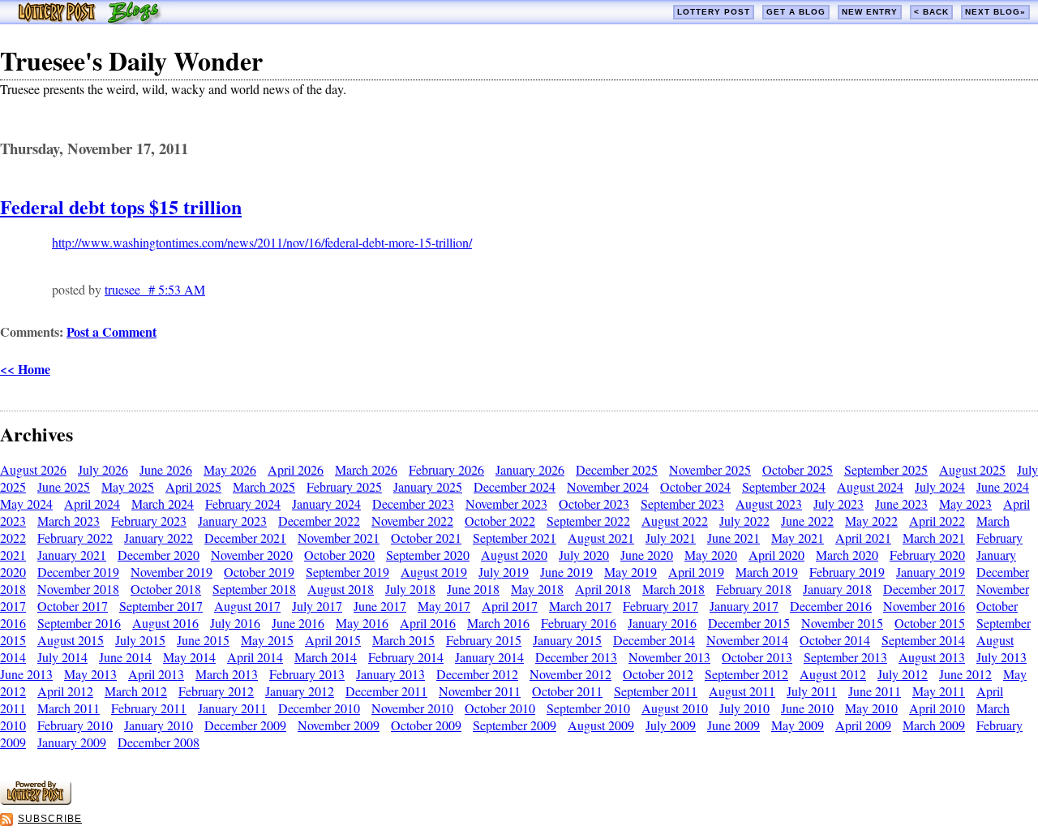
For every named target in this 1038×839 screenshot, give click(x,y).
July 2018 (410, 588)
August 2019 (434, 571)
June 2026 (165, 469)
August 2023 (769, 503)
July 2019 (503, 571)
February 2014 (406, 656)
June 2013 (26, 673)
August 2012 (833, 673)
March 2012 (136, 690)
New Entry (870, 11)
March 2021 (934, 537)
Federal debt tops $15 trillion (121, 206)
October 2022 (500, 520)
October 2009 (426, 725)
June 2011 (874, 690)
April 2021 (863, 537)
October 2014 (835, 639)
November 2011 (480, 690)
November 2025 (710, 469)
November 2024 (608, 486)
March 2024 (162, 503)
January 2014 (489, 656)
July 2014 (62, 656)
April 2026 (296, 469)
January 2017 (744, 605)
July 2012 (902, 673)
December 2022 (319, 520)
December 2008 (158, 742)
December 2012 (477, 673)
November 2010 (412, 707)
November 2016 (924, 605)
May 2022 (871, 520)
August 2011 (742, 690)
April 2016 (428, 622)
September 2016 (79, 622)
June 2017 (380, 605)
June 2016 (298, 622)
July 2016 (235, 622)
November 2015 (842, 622)
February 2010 (75, 725)
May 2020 (710, 554)
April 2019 (696, 571)
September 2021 (514, 537)
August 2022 (674, 520)
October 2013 (757, 656)
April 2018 (603, 588)
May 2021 (797, 537)
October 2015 (929, 622)
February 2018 (753, 588)
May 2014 (189, 656)
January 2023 (232, 520)
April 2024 (92, 503)
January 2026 (529, 469)
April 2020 (776, 554)
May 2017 (444, 605)
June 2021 (733, 537)
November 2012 (570, 673)
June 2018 (473, 588)
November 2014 (747, 639)
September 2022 (588, 520)
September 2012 (746, 673)
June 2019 (566, 571)
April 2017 (510, 605)
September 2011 (655, 690)
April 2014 (255, 656)
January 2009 (71, 742)
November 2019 (171, 571)
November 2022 (412, 520)
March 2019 (767, 571)
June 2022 (807, 520)
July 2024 (940, 486)
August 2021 (601, 537)
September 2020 (428, 554)
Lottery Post (713, 11)
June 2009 (733, 725)
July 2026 (103, 469)
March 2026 (366, 469)
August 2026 (33, 469)
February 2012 (216, 690)
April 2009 (863, 725)
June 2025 (63, 486)
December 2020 (158, 554)
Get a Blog (796, 11)
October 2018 (166, 588)
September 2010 (588, 707)
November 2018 (78, 588)
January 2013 (390, 673)
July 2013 (1001, 656)
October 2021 (426, 537)
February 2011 (149, 707)
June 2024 (1002, 486)
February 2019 (847, 571)
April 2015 (333, 639)
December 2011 (386, 690)
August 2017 (247, 605)
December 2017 (924, 588)
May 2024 (26, 503)
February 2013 (307, 673)
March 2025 (264, 486)
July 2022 (744, 520)
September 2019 (347, 571)
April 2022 (937, 520)
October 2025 (797, 469)
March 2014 (325, 656)
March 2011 (68, 707)
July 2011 (812, 690)
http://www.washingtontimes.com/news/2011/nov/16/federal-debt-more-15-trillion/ (262, 242)
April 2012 (65, 690)
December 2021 (245, 537)
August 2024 (870, 486)
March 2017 (580, 605)
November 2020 (252, 554)
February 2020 (927, 554)
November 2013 (669, 656)
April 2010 (937, 707)
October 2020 (339, 554)
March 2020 (847, 554)
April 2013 (156, 673)
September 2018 (254, 588)
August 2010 (674, 707)
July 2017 (317, 605)
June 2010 (807, 707)
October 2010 (500, 707)
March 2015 (403, 639)
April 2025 (193, 486)
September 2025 (886, 469)
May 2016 (362, 622)
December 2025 (617, 469)
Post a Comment (111, 331)
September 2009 (514, 725)
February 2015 (483, 639)
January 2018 (837, 588)
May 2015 (267, 639)
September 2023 (682, 503)
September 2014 (923, 639)
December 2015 (749, 622)
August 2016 (165, 622)
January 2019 (930, 571)
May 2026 (230, 469)
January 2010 (158, 725)
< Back (931, 11)
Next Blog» (995, 11)
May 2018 (537, 588)
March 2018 (673, 588)
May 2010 (871, 707)
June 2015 (203, 639)
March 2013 (226, 673)
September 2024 (784, 486)
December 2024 (514, 486)
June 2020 (646, 554)
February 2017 (660, 605)
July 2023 (838, 503)
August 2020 (514, 554)
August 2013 (932, 656)
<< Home (25, 368)
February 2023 (149, 520)
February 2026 (446, 469)
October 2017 (72, 605)
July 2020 (584, 554)
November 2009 (339, 725)
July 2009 (671, 725)
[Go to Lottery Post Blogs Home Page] (89, 19)
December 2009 (245, 725)
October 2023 (594, 503)
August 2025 (972, 469)
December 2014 (654, 639)
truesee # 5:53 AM (155, 289)
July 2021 (671, 537)
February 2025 (344, 486)
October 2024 (695, 486)
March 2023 (68, 520)
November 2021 (339, 537)
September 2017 (161, 605)
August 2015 (70, 639)
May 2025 (127, 486)
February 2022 (75, 537)
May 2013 (90, 673)
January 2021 (71, 554)
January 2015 (567, 639)
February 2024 (243, 503)
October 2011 (567, 690)
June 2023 (901, 503)
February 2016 (578, 622)
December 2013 (576, 656)
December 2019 (78, 571)
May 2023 (965, 503)
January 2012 (299, 690)
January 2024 (326, 503)
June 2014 (125, 656)
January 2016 (662, 622)
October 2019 (259, 571)
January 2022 (158, 537)
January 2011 (232, 707)
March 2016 (498, 622)
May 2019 (630, 571)
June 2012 (965, 673)
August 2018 (340, 588)
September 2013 (845, 656)
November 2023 (506, 503)
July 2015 (140, 639)
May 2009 (797, 725)
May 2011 (938, 690)
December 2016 (831, 605)
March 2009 (934, 725)
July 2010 (744, 707)
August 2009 (601, 725)
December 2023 (413, 503)
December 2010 (319, 707)
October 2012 (658, 673)
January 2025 (427, 486)
